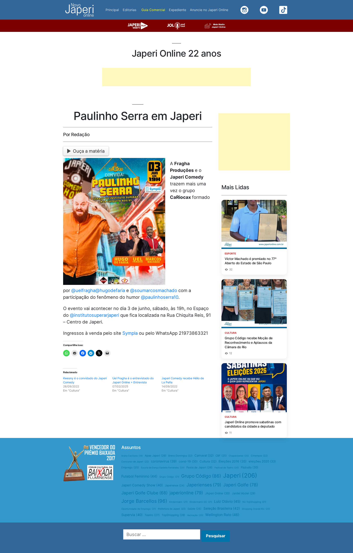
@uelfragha (83, 290)
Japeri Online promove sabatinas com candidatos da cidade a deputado (253, 424)
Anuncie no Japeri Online (209, 10)
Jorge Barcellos (144, 501)
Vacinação (195, 515)
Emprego (130, 467)
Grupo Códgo (169, 476)
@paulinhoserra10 (159, 297)
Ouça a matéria (89, 151)
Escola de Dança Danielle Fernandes (162, 467)
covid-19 (188, 461)
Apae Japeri (155, 455)
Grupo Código (201, 476)
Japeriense (174, 485)
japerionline (186, 492)
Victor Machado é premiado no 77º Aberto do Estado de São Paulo (250, 261)
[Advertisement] (176, 77)
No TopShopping (254, 501)
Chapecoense (239, 455)
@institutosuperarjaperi (94, 315)
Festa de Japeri (199, 467)
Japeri (240, 475)
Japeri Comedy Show (142, 485)
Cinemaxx (259, 455)
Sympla (130, 333)
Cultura (208, 461)
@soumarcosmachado (153, 290)
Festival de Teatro (226, 467)
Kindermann (178, 501)
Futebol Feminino (139, 476)
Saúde (194, 508)
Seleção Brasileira (221, 508)
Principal (112, 10)
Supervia (132, 515)
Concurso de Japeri (135, 461)
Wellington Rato (222, 515)
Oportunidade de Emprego (138, 508)
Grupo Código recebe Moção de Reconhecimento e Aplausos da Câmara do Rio (249, 342)
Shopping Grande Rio (256, 508)
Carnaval (203, 455)
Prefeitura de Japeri (171, 508)
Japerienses (204, 484)
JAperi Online (217, 493)
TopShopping (173, 515)
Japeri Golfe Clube (144, 492)
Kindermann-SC (201, 501)
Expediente (177, 10)
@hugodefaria (110, 290)
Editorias (129, 10)
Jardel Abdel (243, 493)
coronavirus (164, 461)
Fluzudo (249, 467)
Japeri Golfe (240, 484)
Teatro (152, 515)
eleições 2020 (262, 461)
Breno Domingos (180, 455)
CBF (221, 455)
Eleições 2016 (233, 461)
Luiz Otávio (227, 501)
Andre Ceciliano (132, 455)
